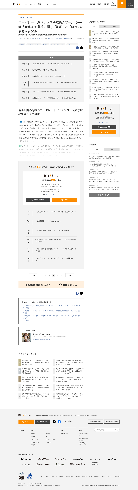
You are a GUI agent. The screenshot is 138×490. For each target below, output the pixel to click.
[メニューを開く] (8, 4)
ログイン (65, 199)
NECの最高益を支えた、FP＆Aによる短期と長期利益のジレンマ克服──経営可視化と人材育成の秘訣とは (35, 371)
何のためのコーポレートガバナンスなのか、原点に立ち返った (52, 64)
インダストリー (35, 439)
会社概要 (84, 476)
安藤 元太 (21, 38)
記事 (39, 4)
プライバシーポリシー (107, 476)
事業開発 (33, 433)
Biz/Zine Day (64, 433)
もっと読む (25, 320)
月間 (114, 27)
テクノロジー (49, 442)
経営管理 (106, 4)
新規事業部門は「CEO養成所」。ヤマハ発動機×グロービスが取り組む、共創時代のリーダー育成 (35, 396)
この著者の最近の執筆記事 (41, 340)
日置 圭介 (32, 38)
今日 (94, 27)
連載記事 (33, 445)
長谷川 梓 (50, 38)
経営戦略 (48, 433)
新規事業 (92, 4)
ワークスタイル (35, 442)
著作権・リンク (50, 476)
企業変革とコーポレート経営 (83, 443)
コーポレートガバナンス (34, 44)
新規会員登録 (39, 199)
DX (46, 436)
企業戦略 (21, 44)
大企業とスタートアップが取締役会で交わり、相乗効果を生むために (54, 98)
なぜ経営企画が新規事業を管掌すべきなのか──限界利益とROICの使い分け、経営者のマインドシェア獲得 (69, 362)
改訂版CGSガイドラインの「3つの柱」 (44, 70)
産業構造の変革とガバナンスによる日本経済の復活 (48, 76)
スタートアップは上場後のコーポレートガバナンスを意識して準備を (54, 92)
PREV (33, 275)
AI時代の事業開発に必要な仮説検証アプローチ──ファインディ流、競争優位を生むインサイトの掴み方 (104, 165)
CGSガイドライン (72, 44)
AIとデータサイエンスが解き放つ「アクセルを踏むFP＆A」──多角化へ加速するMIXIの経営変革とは (35, 362)
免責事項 (77, 476)
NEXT (69, 275)
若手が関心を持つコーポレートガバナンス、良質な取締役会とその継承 (55, 82)
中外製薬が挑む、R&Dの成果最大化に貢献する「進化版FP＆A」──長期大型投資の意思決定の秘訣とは (35, 387)
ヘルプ (42, 476)
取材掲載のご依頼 (112, 421)
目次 (51, 58)
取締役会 (45, 44)
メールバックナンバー (52, 195)
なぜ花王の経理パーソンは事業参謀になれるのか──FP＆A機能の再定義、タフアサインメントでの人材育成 (69, 387)
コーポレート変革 (50, 439)
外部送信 (117, 476)
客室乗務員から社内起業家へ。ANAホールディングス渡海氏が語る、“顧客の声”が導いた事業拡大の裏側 (70, 379)
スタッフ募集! (60, 476)
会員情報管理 (69, 476)
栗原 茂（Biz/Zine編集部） (63, 38)
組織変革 (33, 436)
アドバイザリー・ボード (57, 44)
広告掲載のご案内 (95, 421)
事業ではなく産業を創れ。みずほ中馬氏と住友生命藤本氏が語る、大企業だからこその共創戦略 (35, 379)
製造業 (99, 4)
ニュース (32, 4)
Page (24, 64)
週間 (104, 27)
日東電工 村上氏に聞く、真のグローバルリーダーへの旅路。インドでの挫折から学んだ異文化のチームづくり (69, 396)
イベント (47, 4)
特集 (54, 4)
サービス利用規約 (93, 476)
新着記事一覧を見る (104, 195)
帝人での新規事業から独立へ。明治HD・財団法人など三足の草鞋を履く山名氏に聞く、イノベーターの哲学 (70, 371)
